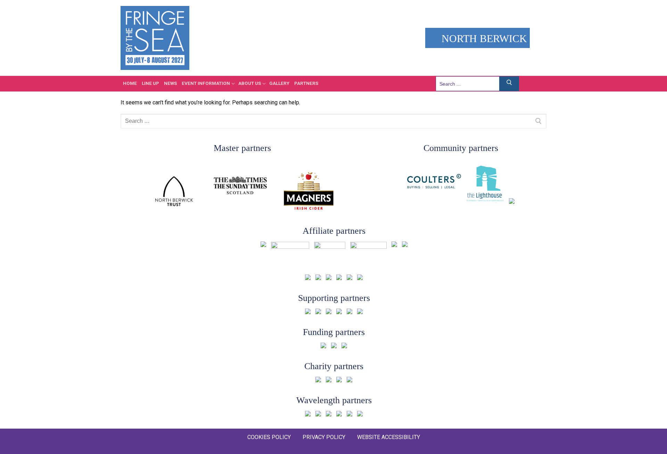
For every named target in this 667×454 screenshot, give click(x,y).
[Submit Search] (509, 83)
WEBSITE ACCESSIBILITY (388, 437)
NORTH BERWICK (483, 38)
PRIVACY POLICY (324, 437)
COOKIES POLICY (269, 437)
